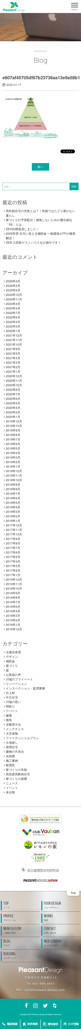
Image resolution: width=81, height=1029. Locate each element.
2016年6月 (13, 606)
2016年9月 (13, 593)
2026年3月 (13, 285)
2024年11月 (14, 299)
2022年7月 (13, 313)
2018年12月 (14, 471)
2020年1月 (13, 417)
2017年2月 (13, 570)
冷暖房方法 (13, 724)
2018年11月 (14, 475)
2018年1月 (13, 520)
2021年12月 (14, 335)
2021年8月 (13, 349)
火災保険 (12, 733)
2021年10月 (14, 344)
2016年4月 (13, 611)
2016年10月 (14, 588)
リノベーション (16, 684)
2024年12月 (14, 294)
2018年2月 (13, 516)
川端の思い (13, 702)
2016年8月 (13, 597)
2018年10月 (14, 480)
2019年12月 (14, 421)
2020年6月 (13, 398)
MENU (74, 9)
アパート (12, 711)
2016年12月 (14, 579)
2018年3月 (13, 511)
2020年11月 (14, 380)
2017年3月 (13, 566)
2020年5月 (13, 403)
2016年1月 (13, 624)
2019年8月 (13, 435)
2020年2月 (13, 412)
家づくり (12, 665)
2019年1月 (13, 466)
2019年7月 (13, 439)
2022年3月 (13, 326)
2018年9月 (13, 484)
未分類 (10, 792)
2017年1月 (13, 575)
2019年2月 (13, 462)
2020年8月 (13, 389)
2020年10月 (14, 385)
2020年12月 (14, 376)
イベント (12, 787)
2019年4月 (13, 453)
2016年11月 (14, 584)
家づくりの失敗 (16, 769)
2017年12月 (14, 525)
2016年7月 (13, 602)
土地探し (12, 742)
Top (73, 893)
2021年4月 (13, 358)
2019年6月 (13, 444)
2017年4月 (13, 561)
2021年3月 (13, 362)
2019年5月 (13, 448)
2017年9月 (13, 539)
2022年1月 (13, 331)
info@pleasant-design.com (44, 989)
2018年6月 (13, 498)
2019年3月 (13, 457)
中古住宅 (12, 697)
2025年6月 (13, 290)
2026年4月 (13, 281)
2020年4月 (13, 407)
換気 (9, 720)
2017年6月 (13, 552)
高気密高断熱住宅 (18, 774)
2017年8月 (13, 543)
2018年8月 (13, 489)
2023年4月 (13, 308)
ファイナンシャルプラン (22, 738)
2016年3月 (13, 615)
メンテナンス (15, 729)
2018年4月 (13, 507)
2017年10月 (14, 534)
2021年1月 (13, 371)
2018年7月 (13, 493)
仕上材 (10, 693)
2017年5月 (13, 557)
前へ (40, 167)
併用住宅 (12, 747)
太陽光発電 (13, 652)
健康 (9, 715)
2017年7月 (13, 548)
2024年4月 (13, 304)
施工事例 (12, 760)
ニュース (12, 783)
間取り (10, 706)
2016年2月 (13, 620)
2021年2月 (13, 367)
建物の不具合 (15, 751)
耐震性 (10, 765)
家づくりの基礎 (16, 778)
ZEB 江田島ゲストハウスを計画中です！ (33, 242)
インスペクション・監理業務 (25, 688)
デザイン (12, 656)
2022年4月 (13, 322)
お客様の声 (13, 675)
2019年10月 (14, 426)
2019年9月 (13, 430)
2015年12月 (14, 629)
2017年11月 (14, 529)
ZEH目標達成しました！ (22, 229)
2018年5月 (13, 502)
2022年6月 (13, 317)
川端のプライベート (19, 679)
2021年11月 (14, 340)
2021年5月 (13, 353)
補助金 (10, 661)
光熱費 (10, 756)
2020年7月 (13, 394)
